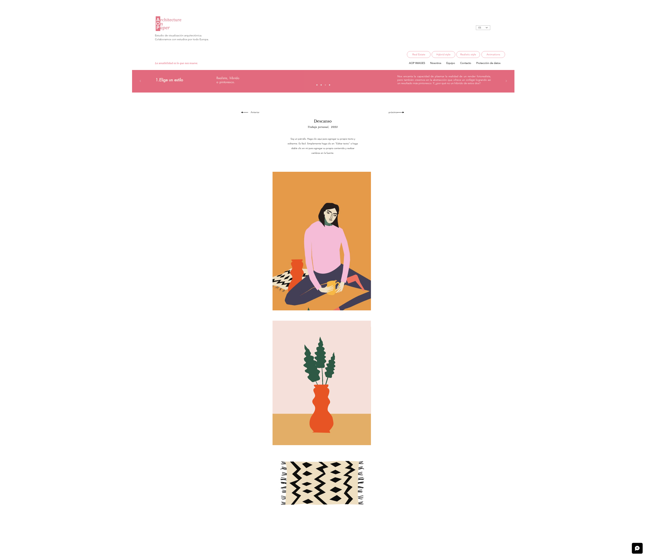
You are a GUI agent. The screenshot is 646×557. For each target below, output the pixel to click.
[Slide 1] (316, 84)
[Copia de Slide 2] (325, 84)
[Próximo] (506, 81)
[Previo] (140, 81)
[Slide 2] (321, 84)
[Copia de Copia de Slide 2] (329, 84)
